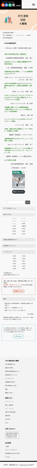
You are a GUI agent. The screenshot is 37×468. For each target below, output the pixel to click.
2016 (23, 263)
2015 (23, 266)
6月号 (14, 228)
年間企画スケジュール (9, 245)
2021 (14, 266)
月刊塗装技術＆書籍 (8, 32)
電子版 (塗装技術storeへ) (10, 239)
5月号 (23, 228)
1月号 (23, 234)
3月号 (23, 231)
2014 (23, 268)
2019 (23, 256)
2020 (14, 268)
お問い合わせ (18, 336)
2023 (14, 261)
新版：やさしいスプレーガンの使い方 (15, 310)
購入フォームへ (18, 191)
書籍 (4, 299)
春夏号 (24, 226)
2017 (23, 261)
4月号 (14, 231)
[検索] (27, 202)
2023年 (29, 35)
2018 (23, 258)
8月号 (23, 223)
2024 (14, 258)
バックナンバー (20, 35)
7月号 (14, 226)
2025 (14, 256)
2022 (14, 263)
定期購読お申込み (18, 291)
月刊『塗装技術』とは (9, 208)
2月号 (14, 234)
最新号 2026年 (7, 214)
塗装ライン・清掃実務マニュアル (14, 307)
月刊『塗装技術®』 (8, 35)
